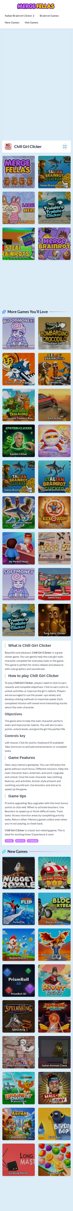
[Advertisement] (36, 284)
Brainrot (20, 840)
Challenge (32, 840)
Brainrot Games (49, 15)
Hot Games (31, 22)
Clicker (9, 840)
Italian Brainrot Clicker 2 (19, 15)
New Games (12, 22)
